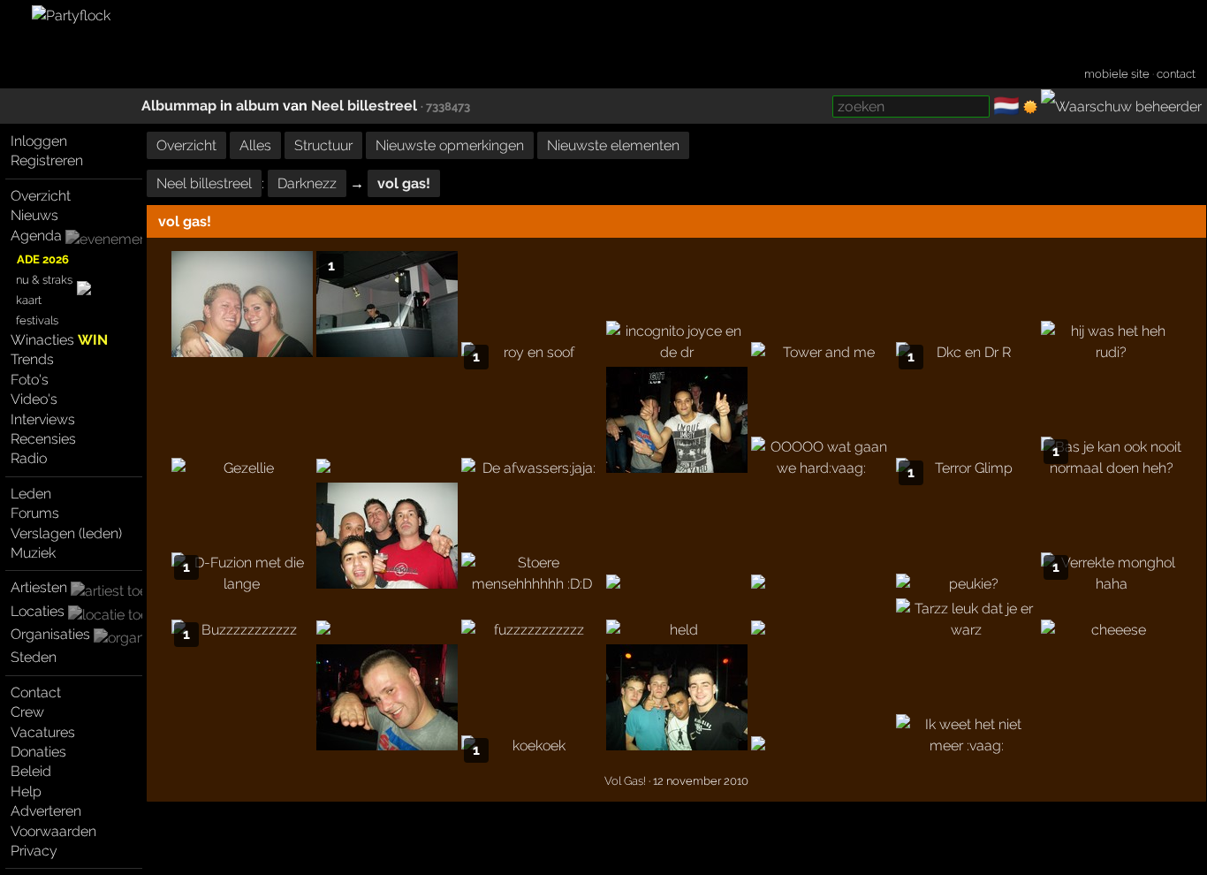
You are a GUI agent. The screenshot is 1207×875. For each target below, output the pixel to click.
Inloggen (39, 141)
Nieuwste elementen (613, 145)
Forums (35, 513)
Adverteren (46, 811)
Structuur (323, 145)
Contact (36, 692)
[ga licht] (1030, 107)
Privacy (34, 850)
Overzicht (41, 195)
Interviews (43, 419)
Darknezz (307, 183)
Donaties (38, 751)
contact (1176, 73)
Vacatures (43, 732)
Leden (31, 493)
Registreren (47, 160)
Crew (27, 712)
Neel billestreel (364, 105)
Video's (34, 399)
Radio (29, 458)
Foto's (30, 379)
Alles (255, 145)
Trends (32, 359)
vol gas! (403, 183)
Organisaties (50, 634)
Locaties (38, 611)
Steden (34, 657)
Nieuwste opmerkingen (450, 145)
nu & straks (44, 279)
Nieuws (34, 215)
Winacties (59, 339)
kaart (29, 300)
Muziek (33, 552)
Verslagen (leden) (66, 533)
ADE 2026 (43, 259)
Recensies (43, 438)
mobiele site (1117, 73)
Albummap (178, 105)
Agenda (36, 235)
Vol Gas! (625, 780)
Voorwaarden (53, 831)
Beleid (31, 771)
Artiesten (39, 587)
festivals (37, 320)
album (257, 105)
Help (26, 791)
